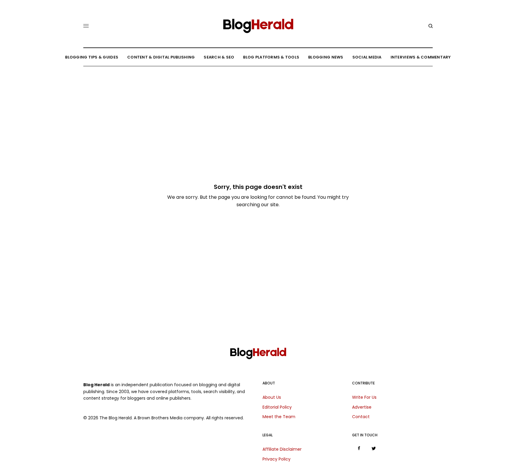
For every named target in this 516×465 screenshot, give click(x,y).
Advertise (361, 407)
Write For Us (364, 397)
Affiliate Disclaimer (282, 449)
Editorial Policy (277, 407)
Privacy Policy (276, 459)
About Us (271, 397)
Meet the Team (278, 417)
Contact (361, 417)
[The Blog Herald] (258, 24)
